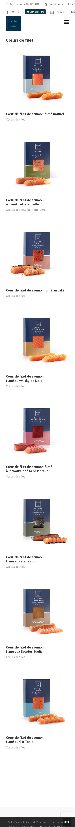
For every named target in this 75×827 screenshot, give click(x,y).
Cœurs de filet (15, 119)
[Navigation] (66, 22)
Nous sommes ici (56, 4)
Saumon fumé (36, 210)
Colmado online (37, 11)
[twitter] (13, 12)
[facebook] (8, 12)
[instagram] (18, 12)
